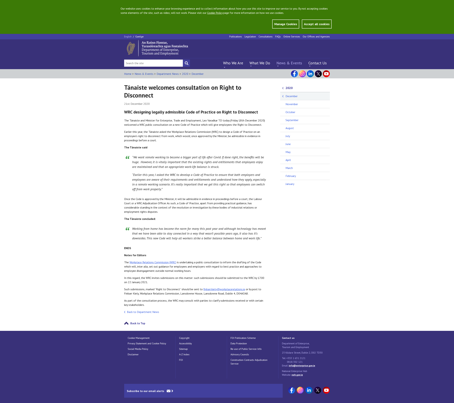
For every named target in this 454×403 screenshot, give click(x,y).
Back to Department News (143, 312)
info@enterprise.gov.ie (302, 365)
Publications (235, 36)
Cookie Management (139, 338)
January (290, 184)
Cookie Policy (215, 13)
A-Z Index (184, 354)
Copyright (184, 338)
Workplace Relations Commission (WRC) (152, 262)
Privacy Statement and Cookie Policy (147, 343)
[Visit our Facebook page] (294, 73)
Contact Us (317, 62)
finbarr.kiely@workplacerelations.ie (224, 289)
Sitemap (183, 349)
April (288, 160)
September (292, 120)
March (289, 168)
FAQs (278, 36)
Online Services (291, 36)
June (288, 144)
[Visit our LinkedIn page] (310, 73)
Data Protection (239, 343)
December (198, 74)
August (290, 128)
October (290, 112)
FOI (181, 360)
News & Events (289, 62)
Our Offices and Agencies (316, 36)
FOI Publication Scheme (243, 338)
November (292, 104)
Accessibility (185, 343)
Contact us (288, 338)
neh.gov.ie (297, 374)
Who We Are (233, 62)
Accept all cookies (317, 24)
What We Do (260, 62)
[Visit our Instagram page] (302, 73)
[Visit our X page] (318, 73)
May (288, 152)
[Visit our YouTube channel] (326, 73)
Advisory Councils (240, 354)
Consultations (266, 36)
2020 (185, 74)
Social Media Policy (138, 349)
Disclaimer (133, 354)
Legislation (250, 36)
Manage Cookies (285, 24)
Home (127, 74)
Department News (168, 74)
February (291, 176)
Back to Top (137, 323)
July (288, 136)
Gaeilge (139, 36)
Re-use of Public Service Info (246, 349)
